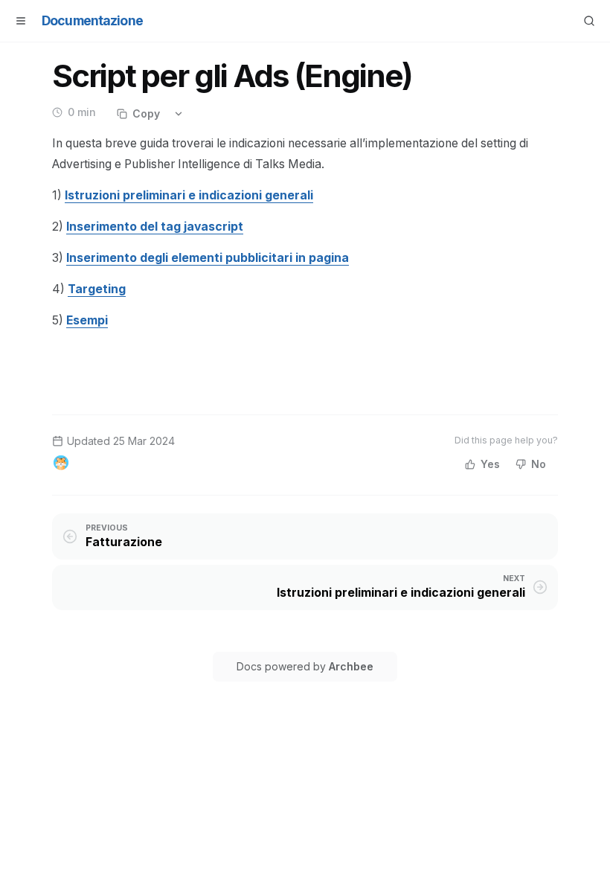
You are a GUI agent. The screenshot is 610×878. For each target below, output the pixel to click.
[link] (189, 195)
